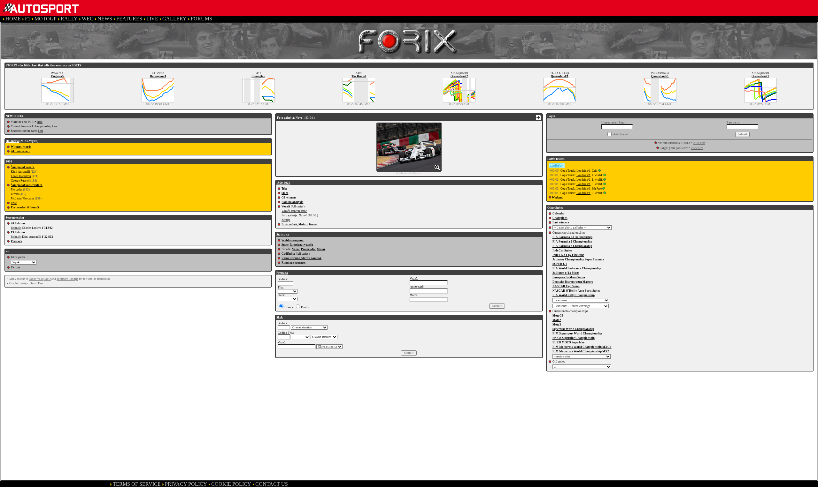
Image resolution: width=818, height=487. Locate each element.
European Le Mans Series (568, 277)
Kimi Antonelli (20, 171)
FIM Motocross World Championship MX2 (580, 351)
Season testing (15, 217)
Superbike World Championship (573, 329)
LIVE (152, 18)
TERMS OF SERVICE (137, 484)
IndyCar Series (562, 250)
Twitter (15, 267)
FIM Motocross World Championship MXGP (582, 346)
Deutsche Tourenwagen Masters (572, 281)
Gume (313, 224)
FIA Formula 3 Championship (572, 246)
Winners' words (21, 146)
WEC (87, 18)
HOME (13, 18)
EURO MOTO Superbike (568, 342)
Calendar (558, 213)
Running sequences (294, 262)
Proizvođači (289, 224)
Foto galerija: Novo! (294, 215)
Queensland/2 (459, 76)
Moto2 (556, 320)
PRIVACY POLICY (186, 484)
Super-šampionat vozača (297, 244)
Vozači (286, 206)
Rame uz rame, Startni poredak (301, 258)
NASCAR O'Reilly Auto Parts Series (576, 290)
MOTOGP (46, 18)
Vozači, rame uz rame (294, 211)
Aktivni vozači (20, 151)
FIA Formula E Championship (572, 237)
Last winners (560, 222)
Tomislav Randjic (67, 279)
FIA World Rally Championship (573, 295)
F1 (27, 18)
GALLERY (174, 18)
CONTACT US (271, 484)
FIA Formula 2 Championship (572, 241)
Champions (559, 218)
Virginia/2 (58, 76)
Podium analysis (292, 202)
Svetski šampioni (293, 240)
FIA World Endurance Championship (576, 268)
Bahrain (16, 227)
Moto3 (556, 324)
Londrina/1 (583, 170)
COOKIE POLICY (231, 484)
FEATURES (129, 18)
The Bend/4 (358, 76)
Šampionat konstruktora (26, 185)
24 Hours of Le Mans (565, 272)
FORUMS (201, 18)
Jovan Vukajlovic (40, 279)
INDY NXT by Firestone (568, 255)
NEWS (104, 18)
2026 (9, 161)
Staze (285, 193)
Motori (303, 224)
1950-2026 (283, 182)
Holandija (12, 141)
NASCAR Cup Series (566, 286)
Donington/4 (158, 76)
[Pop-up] (599, 170)
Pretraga (16, 241)
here (39, 122)
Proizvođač (308, 249)
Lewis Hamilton (21, 176)
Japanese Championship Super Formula (578, 259)
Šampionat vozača (23, 167)
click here (699, 143)
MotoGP (558, 315)
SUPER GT (559, 264)
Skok (279, 317)
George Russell (20, 180)
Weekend (557, 197)
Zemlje (286, 219)
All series (298, 206)
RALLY (69, 18)
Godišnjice (288, 253)
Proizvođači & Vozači (25, 207)
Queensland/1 (559, 76)
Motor (321, 249)
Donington (258, 76)
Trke (14, 203)
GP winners (289, 197)
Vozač (296, 249)
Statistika (282, 234)
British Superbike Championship (573, 338)
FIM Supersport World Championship (577, 333)
